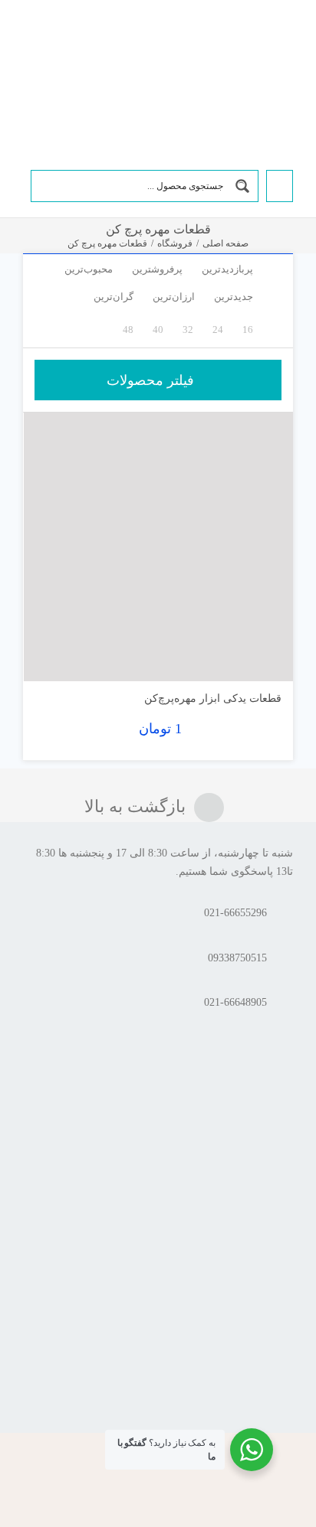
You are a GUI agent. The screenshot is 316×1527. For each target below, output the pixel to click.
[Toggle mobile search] (53, 40)
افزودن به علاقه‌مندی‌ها (50, 658)
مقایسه (248, 663)
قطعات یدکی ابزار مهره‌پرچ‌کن (212, 698)
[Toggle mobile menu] (29, 40)
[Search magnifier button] (242, 186)
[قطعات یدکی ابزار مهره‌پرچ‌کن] (158, 547)
